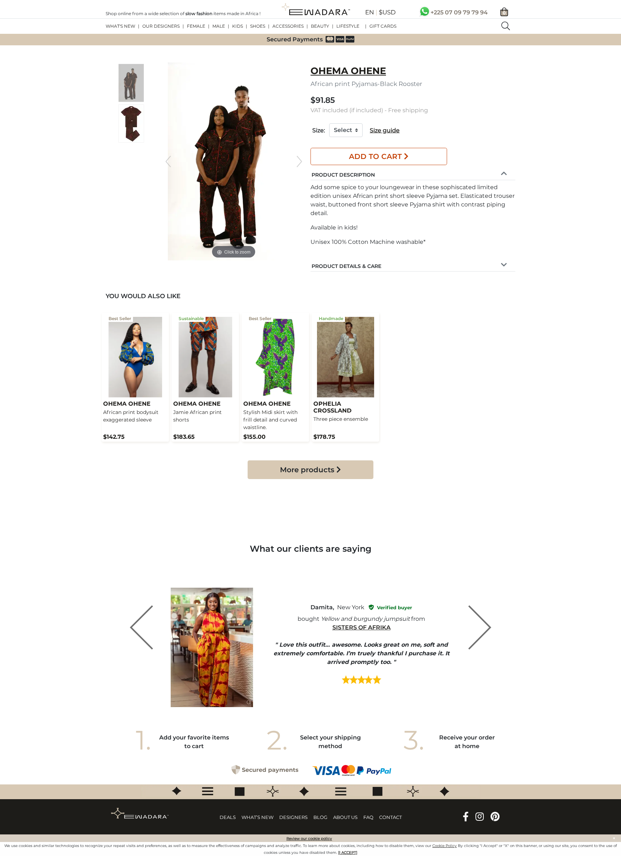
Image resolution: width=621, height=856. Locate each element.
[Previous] (168, 161)
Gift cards (382, 26)
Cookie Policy (444, 846)
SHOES (257, 26)
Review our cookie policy (309, 838)
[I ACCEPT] (347, 853)
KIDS (237, 26)
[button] (343, 174)
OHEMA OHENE (348, 71)
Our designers (161, 26)
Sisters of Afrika (361, 627)
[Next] (299, 161)
